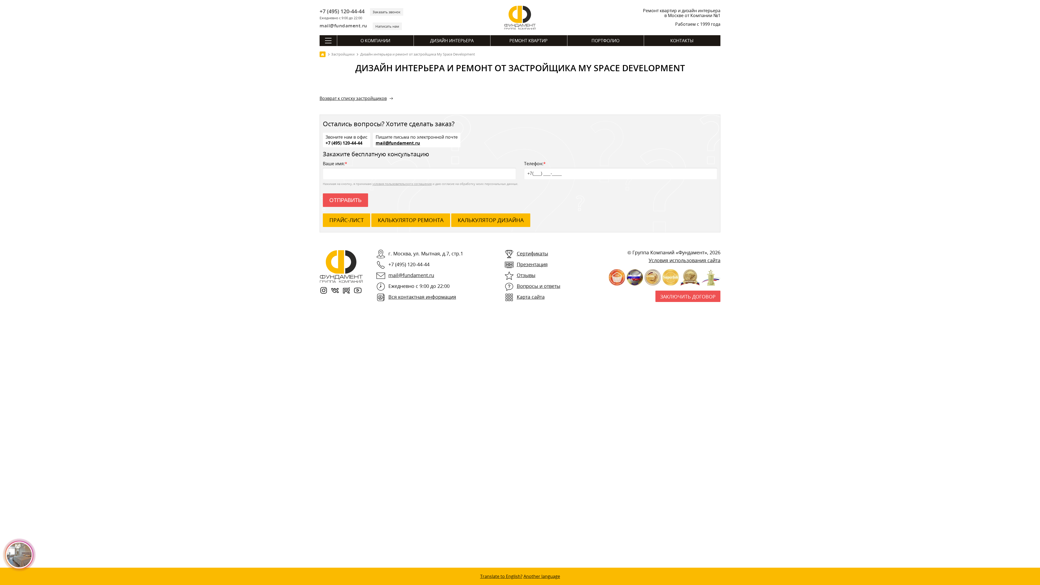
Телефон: (535, 164)
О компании (375, 41)
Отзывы (526, 275)
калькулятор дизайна (491, 220)
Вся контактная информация (422, 297)
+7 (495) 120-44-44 (342, 11)
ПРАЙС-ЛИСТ (346, 220)
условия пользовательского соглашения (402, 184)
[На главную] (323, 54)
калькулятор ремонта (411, 220)
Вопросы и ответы (538, 286)
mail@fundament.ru (343, 25)
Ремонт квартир (528, 41)
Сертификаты (532, 253)
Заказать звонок (387, 11)
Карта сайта (531, 297)
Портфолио (605, 41)
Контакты (682, 41)
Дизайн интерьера (452, 41)
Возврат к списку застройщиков (353, 98)
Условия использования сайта (684, 260)
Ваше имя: (335, 164)
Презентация (532, 264)
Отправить (345, 200)
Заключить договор (688, 296)
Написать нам (387, 26)
